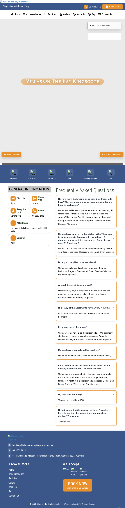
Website (67, 504)
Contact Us (105, 14)
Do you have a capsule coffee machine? (79, 350)
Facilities (50, 14)
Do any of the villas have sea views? (77, 262)
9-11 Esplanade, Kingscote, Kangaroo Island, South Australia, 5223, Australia (48, 455)
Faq (91, 14)
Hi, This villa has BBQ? (70, 394)
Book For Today (11, 154)
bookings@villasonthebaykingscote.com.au (32, 445)
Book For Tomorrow (111, 154)
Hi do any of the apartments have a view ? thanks (84, 308)
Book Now (114, 6)
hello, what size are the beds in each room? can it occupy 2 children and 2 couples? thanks (84, 367)
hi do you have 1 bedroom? (72, 327)
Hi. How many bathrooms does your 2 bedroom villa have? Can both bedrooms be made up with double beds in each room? (85, 202)
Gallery (64, 14)
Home (15, 14)
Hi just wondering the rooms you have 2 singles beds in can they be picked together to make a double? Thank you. (83, 413)
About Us (79, 14)
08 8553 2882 (95, 6)
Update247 (77, 504)
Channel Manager (88, 504)
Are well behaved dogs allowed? (75, 285)
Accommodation (31, 14)
